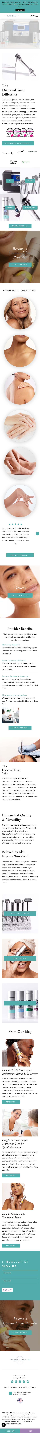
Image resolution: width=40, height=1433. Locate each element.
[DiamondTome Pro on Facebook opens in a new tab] (20, 1381)
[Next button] (37, 533)
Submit (7, 1290)
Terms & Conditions (10, 1387)
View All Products (19, 226)
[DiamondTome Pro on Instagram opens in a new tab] (16, 1381)
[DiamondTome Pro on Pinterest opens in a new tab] (28, 1381)
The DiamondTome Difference (17, 143)
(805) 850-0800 (15, 1423)
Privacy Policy (23, 1387)
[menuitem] (12, 1381)
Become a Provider (19, 265)
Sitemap (33, 1387)
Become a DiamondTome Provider (20, 253)
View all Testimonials (19, 555)
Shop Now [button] (20, 10)
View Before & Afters (19, 595)
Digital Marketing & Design (22, 1393)
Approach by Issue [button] (28, 291)
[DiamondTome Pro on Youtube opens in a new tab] (24, 1381)
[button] (4, 1425)
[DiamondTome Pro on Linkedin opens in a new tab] (12, 1381)
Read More (10, 1102)
